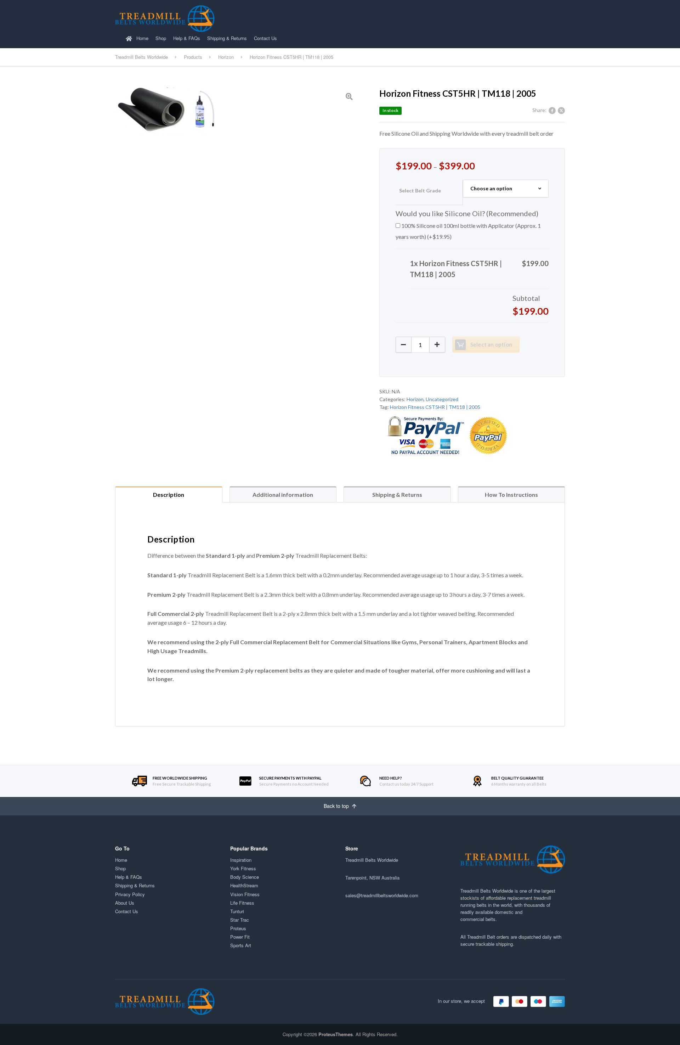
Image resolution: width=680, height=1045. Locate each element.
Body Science (244, 876)
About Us (124, 902)
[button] (437, 345)
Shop (160, 38)
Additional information (283, 494)
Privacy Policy (130, 894)
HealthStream (244, 885)
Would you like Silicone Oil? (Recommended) (467, 213)
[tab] (168, 494)
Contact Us (265, 38)
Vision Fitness (245, 894)
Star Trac (239, 919)
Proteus (238, 928)
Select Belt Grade (420, 190)
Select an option (491, 344)
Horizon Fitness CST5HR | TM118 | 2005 (435, 407)
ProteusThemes (335, 1034)
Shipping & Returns (227, 38)
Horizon (415, 399)
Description (168, 494)
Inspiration (240, 859)
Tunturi (237, 911)
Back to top (337, 805)
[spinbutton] (420, 345)
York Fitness (243, 868)
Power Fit (240, 936)
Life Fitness (242, 902)
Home (141, 38)
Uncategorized (442, 399)
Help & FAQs (186, 38)
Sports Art (240, 945)
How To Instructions (511, 494)
